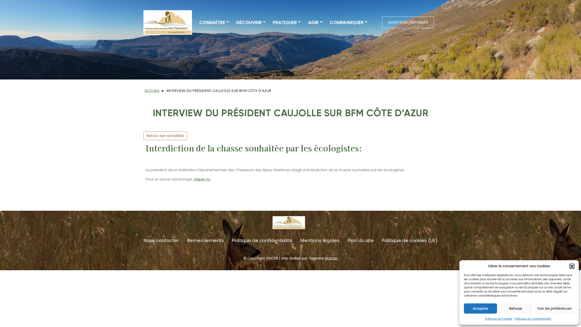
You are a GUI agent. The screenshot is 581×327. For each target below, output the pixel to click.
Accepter (480, 308)
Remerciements (205, 240)
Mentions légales (320, 240)
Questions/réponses (408, 22)
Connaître (212, 22)
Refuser (515, 308)
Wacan (331, 258)
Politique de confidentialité (533, 319)
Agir (313, 22)
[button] (572, 266)
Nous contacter (161, 240)
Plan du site (360, 240)
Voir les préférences (554, 308)
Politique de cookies (498, 319)
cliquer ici (202, 179)
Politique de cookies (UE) (410, 240)
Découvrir (249, 22)
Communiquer (347, 22)
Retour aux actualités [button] (165, 135)
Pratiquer (285, 22)
